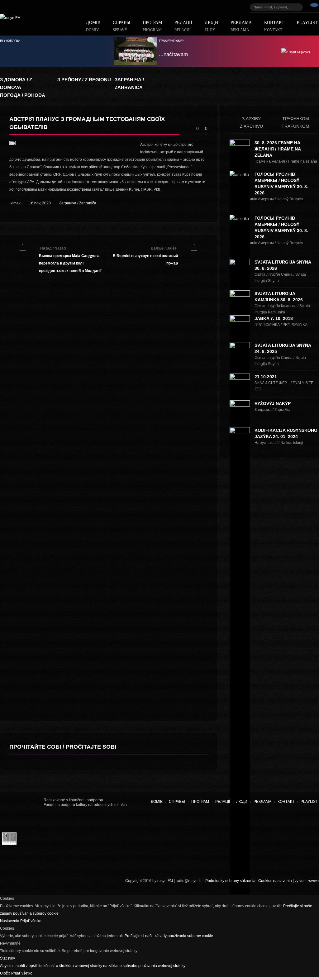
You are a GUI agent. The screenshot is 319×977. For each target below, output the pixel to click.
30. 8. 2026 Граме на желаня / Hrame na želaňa (278, 149)
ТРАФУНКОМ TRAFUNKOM (295, 122)
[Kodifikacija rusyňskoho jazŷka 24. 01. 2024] (240, 660)
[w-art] (240, 840)
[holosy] (174, 840)
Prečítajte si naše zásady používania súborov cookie (169, 936)
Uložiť (5, 973)
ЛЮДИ (211, 26)
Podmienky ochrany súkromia (230, 881)
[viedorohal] (277, 840)
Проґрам (152, 26)
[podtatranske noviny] (86, 862)
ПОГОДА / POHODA (22, 95)
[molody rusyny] (9, 840)
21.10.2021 (266, 376)
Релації (183, 26)
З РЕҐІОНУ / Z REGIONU (84, 79)
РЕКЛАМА (241, 26)
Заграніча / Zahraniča (77, 203)
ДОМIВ (93, 26)
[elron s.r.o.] (207, 840)
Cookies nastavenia (275, 881)
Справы (121, 26)
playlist (309, 801)
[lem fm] (77, 840)
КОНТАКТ (274, 26)
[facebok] (314, 7)
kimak (16, 203)
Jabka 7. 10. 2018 (274, 318)
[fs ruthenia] (132, 840)
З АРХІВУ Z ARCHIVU (251, 122)
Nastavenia (10, 921)
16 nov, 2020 (40, 203)
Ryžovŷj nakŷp (273, 403)
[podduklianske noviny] (153, 862)
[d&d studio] (296, 840)
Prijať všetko (30, 921)
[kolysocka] (155, 840)
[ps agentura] (28, 840)
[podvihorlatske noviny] (198, 862)
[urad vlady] (22, 807)
